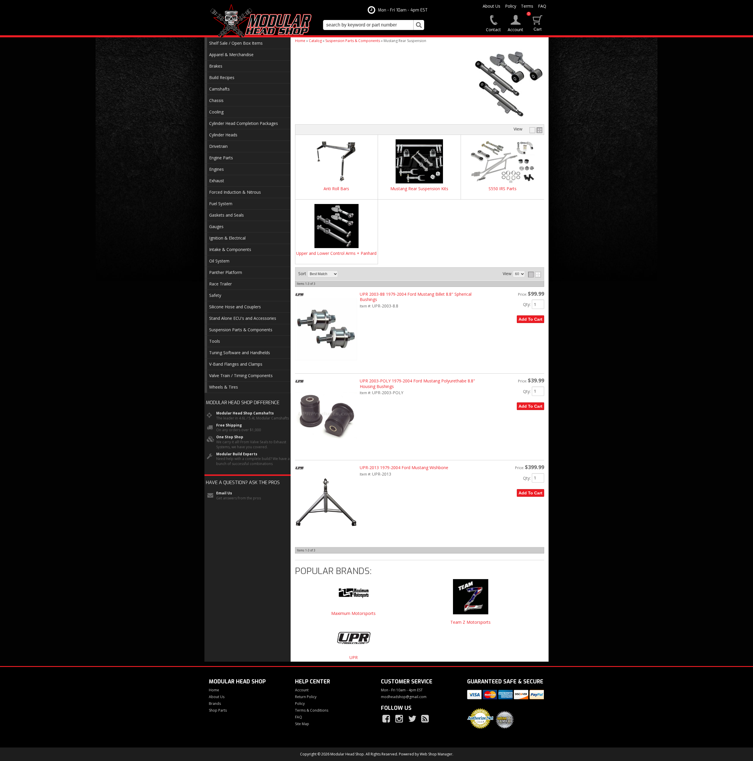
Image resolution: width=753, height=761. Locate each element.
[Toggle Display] (535, 130)
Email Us (224, 493)
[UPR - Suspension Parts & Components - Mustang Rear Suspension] (353, 640)
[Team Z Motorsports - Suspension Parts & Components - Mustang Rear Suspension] (470, 599)
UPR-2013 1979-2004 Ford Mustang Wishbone (404, 467)
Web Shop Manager (436, 754)
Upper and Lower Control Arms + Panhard (336, 253)
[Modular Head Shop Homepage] (263, 21)
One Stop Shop (229, 437)
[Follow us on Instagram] (399, 719)
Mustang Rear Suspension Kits (419, 188)
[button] (373, 25)
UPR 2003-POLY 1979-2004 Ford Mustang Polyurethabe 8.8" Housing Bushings (417, 383)
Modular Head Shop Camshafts (245, 413)
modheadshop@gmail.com (404, 697)
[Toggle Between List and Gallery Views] (534, 274)
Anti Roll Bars (336, 188)
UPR (353, 657)
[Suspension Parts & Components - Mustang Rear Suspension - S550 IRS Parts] (502, 161)
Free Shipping (229, 425)
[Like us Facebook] (386, 719)
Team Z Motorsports (470, 622)
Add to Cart (530, 319)
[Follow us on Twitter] (412, 719)
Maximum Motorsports (353, 613)
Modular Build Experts (236, 454)
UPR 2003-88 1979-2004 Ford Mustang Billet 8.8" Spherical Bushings (416, 296)
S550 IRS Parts (503, 188)
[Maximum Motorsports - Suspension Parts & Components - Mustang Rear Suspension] (353, 595)
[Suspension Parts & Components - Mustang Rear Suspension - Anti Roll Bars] (336, 161)
